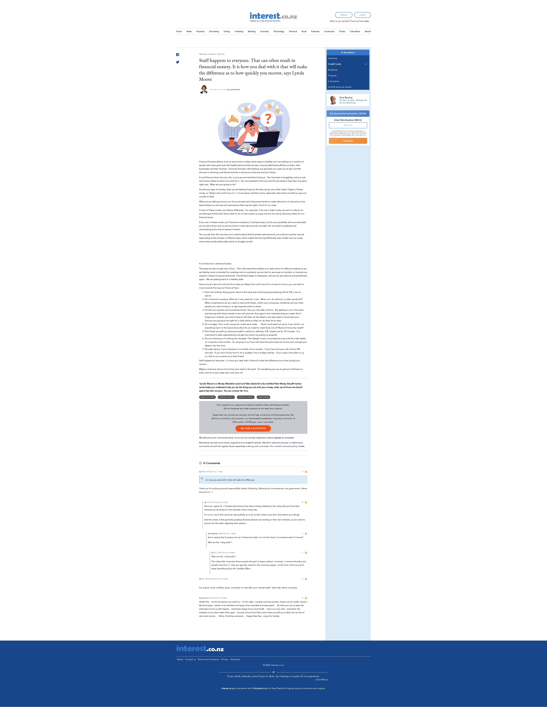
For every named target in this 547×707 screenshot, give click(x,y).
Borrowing (214, 31)
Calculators (355, 31)
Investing (239, 31)
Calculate (348, 141)
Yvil (202, 471)
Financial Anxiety (245, 397)
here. (367, 21)
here (245, 390)
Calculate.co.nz (260, 688)
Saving (227, 31)
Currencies (329, 31)
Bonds (368, 31)
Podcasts (315, 31)
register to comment (284, 437)
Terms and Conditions (208, 659)
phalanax (205, 598)
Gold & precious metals (339, 87)
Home (179, 31)
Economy (264, 31)
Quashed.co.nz (345, 133)
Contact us (190, 659)
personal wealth (226, 397)
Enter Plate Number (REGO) (348, 120)
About (180, 659)
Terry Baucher (346, 97)
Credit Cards (334, 64)
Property (200, 31)
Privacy (224, 659)
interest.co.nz (227, 688)
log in (363, 15)
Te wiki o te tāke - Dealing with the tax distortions (353, 101)
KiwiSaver (333, 69)
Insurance (332, 58)
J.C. (208, 502)
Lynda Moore (263, 397)
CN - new (205, 579)
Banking (252, 31)
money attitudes (208, 397)
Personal (293, 31)
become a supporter (253, 428)
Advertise (235, 659)
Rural (304, 31)
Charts (342, 31)
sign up (343, 15)
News (189, 31)
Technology (279, 31)
